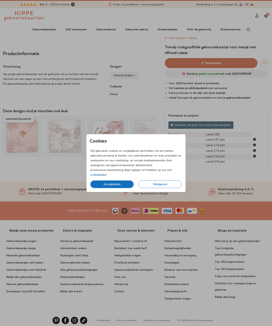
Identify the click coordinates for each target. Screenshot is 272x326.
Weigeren (160, 184)
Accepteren (112, 184)
